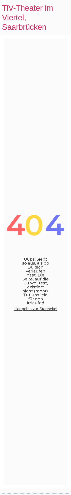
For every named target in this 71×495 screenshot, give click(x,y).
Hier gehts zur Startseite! (35, 309)
